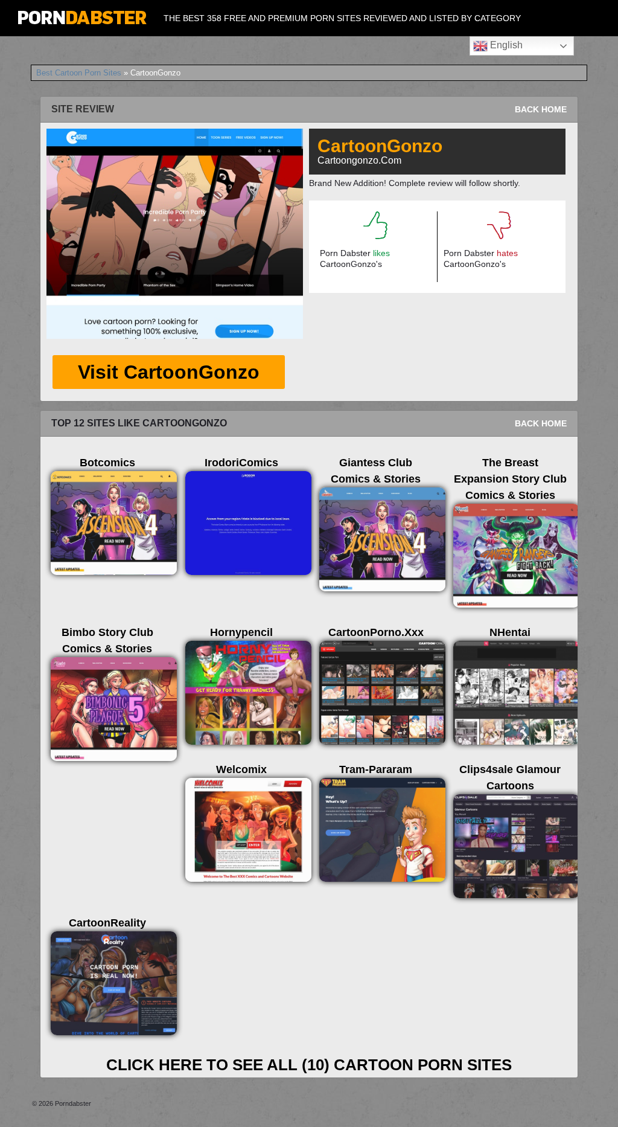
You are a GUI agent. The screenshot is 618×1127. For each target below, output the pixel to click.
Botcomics (107, 463)
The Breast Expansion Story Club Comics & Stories (510, 479)
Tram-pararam (375, 769)
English (505, 45)
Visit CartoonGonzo (169, 372)
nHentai (509, 632)
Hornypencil (241, 632)
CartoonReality (107, 923)
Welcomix (241, 769)
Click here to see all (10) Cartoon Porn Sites (309, 1065)
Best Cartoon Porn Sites (78, 72)
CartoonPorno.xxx (376, 632)
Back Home (541, 109)
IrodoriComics (241, 463)
